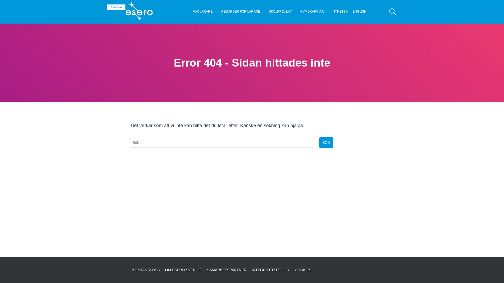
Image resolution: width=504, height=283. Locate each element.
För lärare (202, 11)
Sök (326, 142)
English (359, 11)
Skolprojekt (280, 11)
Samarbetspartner (226, 270)
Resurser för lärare (240, 11)
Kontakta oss (146, 270)
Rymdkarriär (312, 11)
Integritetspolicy (271, 270)
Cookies (303, 270)
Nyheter (340, 11)
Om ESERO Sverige (183, 270)
